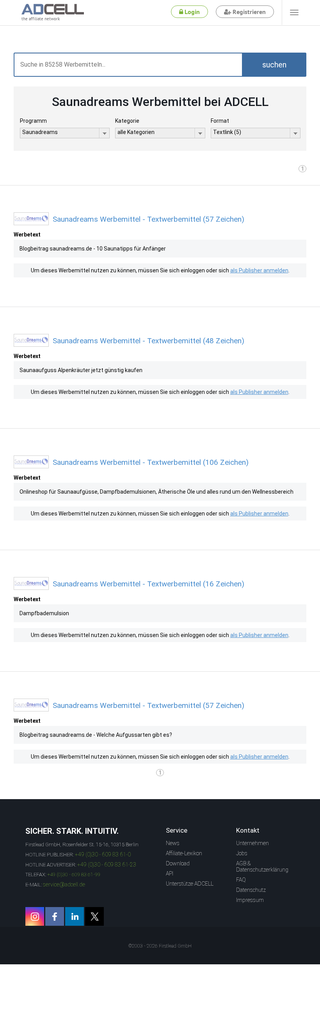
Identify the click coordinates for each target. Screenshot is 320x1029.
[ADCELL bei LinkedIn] (74, 916)
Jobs (241, 853)
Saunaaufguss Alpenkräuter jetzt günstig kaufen (81, 370)
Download (178, 863)
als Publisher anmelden (259, 270)
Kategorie (127, 121)
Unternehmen (252, 843)
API (169, 873)
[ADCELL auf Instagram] (34, 916)
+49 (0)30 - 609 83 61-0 (103, 854)
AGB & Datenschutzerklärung (262, 866)
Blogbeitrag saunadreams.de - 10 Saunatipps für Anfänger (93, 248)
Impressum (250, 900)
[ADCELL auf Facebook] (54, 916)
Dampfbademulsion (44, 613)
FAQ (241, 880)
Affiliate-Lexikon (184, 853)
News (173, 843)
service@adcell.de (64, 884)
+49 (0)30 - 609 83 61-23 (106, 864)
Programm (33, 121)
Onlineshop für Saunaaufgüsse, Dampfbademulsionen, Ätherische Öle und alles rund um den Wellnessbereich (156, 492)
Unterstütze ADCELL (189, 884)
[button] (274, 65)
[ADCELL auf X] (94, 916)
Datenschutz (251, 890)
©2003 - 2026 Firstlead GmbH (160, 946)
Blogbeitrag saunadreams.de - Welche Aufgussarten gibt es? (96, 735)
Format (220, 121)
